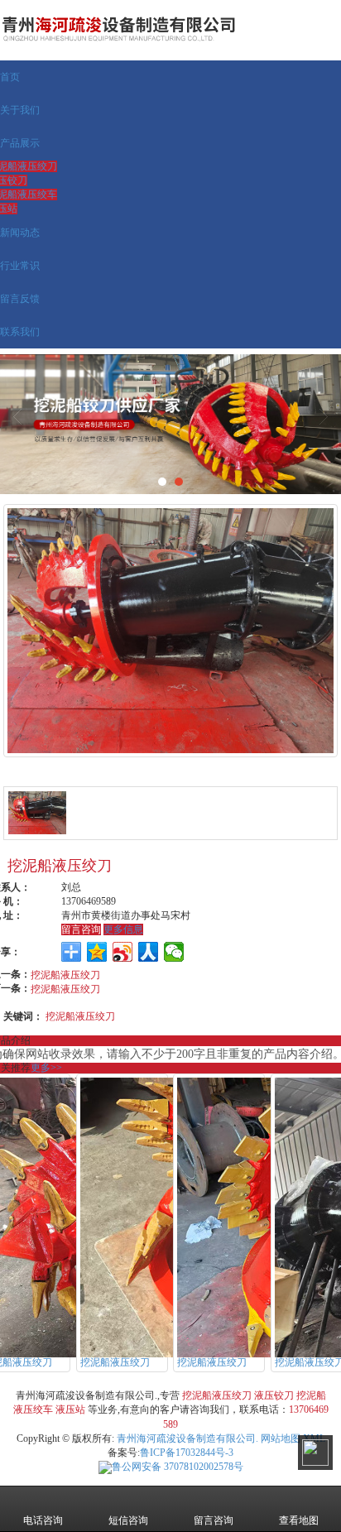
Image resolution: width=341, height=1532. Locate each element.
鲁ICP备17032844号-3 (186, 1452)
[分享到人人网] (148, 952)
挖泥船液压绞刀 (65, 974)
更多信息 (123, 929)
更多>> (46, 1067)
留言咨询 (81, 929)
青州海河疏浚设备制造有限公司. (187, 1438)
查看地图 (299, 1520)
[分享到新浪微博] (123, 952)
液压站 (70, 1409)
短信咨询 (128, 1520)
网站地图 (280, 1438)
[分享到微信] (174, 952)
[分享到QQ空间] (97, 952)
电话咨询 (43, 1520)
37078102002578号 (177, 1466)
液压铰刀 (274, 1395)
